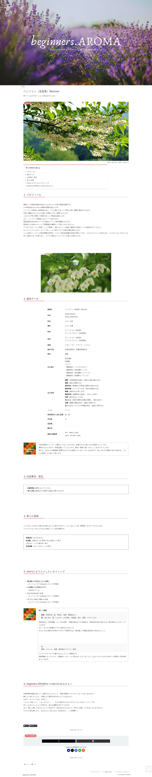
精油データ (34, 725)
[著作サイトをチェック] (68, 750)
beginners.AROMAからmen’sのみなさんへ (40, 186)
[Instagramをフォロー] (76, 750)
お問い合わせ (108, 772)
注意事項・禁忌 (32, 177)
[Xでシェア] (59, 741)
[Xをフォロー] (72, 750)
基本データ (30, 174)
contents (31, 168)
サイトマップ (95, 772)
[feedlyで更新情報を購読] (79, 750)
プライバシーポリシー (123, 772)
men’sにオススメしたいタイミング (38, 183)
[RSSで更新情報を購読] (83, 750)
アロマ (26, 725)
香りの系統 (30, 180)
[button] (93, 741)
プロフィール (31, 171)
